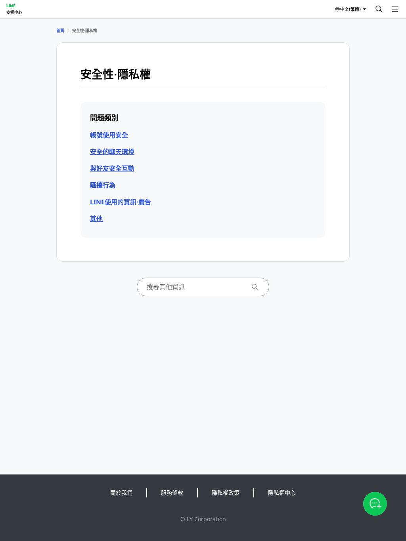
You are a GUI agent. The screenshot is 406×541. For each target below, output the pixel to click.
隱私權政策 (225, 492)
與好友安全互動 (112, 168)
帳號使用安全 (109, 135)
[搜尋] (379, 9)
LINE (10, 5)
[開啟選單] (395, 9)
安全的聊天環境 (112, 151)
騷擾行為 (102, 185)
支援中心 (14, 12)
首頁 (60, 30)
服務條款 (172, 492)
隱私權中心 (282, 492)
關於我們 (121, 492)
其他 (96, 218)
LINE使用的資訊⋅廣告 (120, 202)
